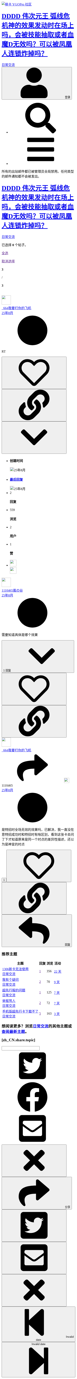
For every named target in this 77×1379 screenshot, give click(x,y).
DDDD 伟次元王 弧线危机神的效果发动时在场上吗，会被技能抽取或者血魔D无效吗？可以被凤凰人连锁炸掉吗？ (38, 206)
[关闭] (34, 1160)
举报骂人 (8, 1001)
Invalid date (55, 1338)
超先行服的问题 (13, 990)
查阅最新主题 (13, 1031)
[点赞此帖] (34, 373)
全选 (5, 253)
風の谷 (18, 590)
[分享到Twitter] (32, 1080)
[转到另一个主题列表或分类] (40, 163)
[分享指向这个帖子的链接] (34, 405)
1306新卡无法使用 (15, 969)
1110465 (7, 590)
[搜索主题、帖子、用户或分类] (40, 132)
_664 (5, 308)
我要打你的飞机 (19, 308)
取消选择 (8, 261)
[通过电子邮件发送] (32, 1142)
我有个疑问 (10, 979)
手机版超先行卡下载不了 (20, 1011)
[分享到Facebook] (32, 1111)
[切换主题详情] (34, 437)
